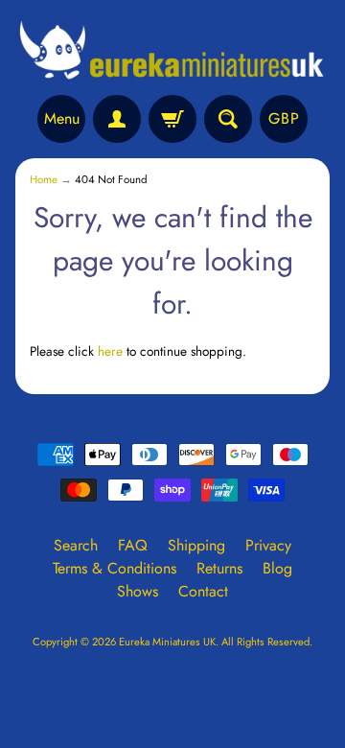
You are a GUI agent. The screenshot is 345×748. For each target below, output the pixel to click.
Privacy (268, 545)
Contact (203, 591)
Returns (219, 568)
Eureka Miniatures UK (167, 641)
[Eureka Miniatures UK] (172, 50)
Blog (277, 568)
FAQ (133, 545)
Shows (137, 591)
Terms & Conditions (114, 568)
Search (76, 545)
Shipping (196, 545)
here (110, 351)
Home (44, 179)
